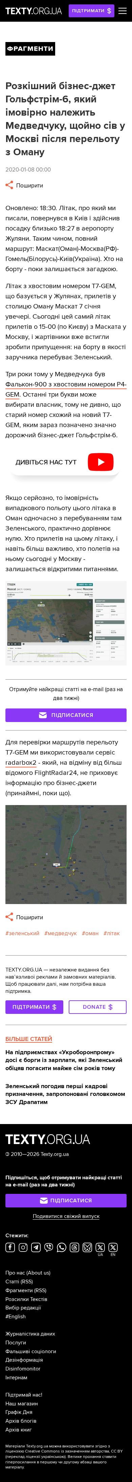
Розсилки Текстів (26, 1299)
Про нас (15, 1272)
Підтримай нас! (23, 1394)
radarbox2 (21, 763)
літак (113, 933)
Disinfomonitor (22, 1368)
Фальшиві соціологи (30, 1351)
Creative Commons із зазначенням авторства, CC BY (74, 1451)
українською (53, 1456)
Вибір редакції (23, 1307)
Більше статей (28, 1039)
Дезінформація (24, 1360)
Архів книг (18, 1429)
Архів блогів (21, 1421)
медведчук (62, 933)
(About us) (38, 1272)
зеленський (24, 933)
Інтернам (16, 1377)
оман (91, 933)
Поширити (29, 185)
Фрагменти (19, 1290)
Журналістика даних (30, 1333)
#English (15, 1316)
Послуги (15, 1342)
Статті (12, 1281)
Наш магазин (21, 1403)
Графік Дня (18, 1412)
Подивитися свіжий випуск (66, 1216)
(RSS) (27, 1281)
